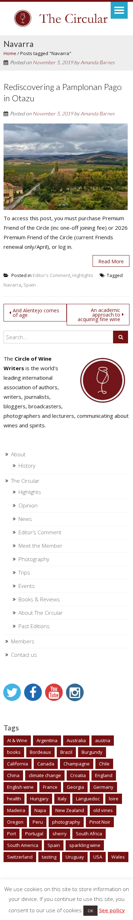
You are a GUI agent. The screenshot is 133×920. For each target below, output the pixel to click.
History (26, 465)
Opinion (28, 505)
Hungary (39, 798)
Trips (24, 572)
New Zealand (69, 810)
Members (22, 641)
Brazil (66, 752)
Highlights (82, 275)
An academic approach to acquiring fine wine (99, 315)
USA (97, 857)
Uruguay (75, 857)
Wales (118, 857)
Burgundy (92, 752)
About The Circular (40, 612)
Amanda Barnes (98, 62)
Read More (111, 261)
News (25, 518)
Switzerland (20, 857)
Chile (104, 763)
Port (11, 833)
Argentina (47, 740)
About (18, 454)
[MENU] (119, 10)
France (50, 787)
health (14, 798)
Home (10, 53)
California (17, 763)
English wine (20, 787)
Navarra (12, 285)
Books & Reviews (39, 599)
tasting (49, 857)
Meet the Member (40, 545)
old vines (103, 810)
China (13, 775)
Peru (38, 822)
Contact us (24, 654)
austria (102, 740)
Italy (62, 798)
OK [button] (90, 910)
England (103, 775)
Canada (45, 763)
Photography (33, 559)
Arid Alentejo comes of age (36, 312)
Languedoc (88, 798)
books (14, 752)
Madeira (16, 810)
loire (113, 798)
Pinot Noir (99, 822)
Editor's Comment (51, 275)
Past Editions (34, 626)
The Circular (25, 480)
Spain (29, 285)
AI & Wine (17, 740)
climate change (45, 775)
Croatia (78, 775)
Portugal (34, 833)
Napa (40, 810)
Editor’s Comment (39, 532)
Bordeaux (40, 752)
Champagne (76, 763)
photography (66, 822)
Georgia (75, 787)
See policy (112, 910)
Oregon (15, 822)
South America (22, 845)
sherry (59, 833)
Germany (103, 787)
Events (26, 585)
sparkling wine (84, 845)
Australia (76, 740)
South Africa (89, 833)
